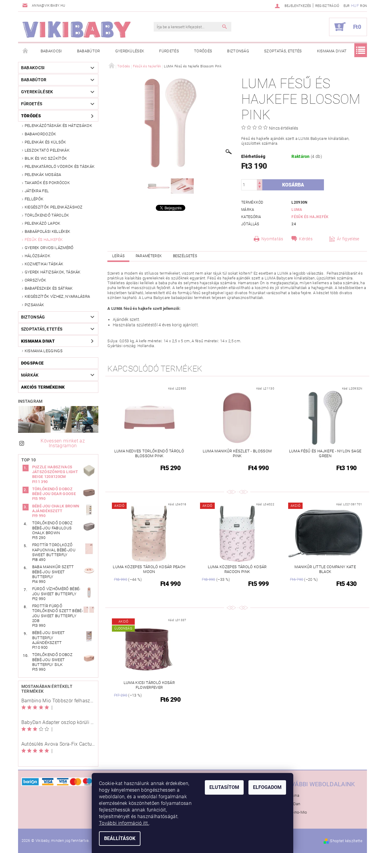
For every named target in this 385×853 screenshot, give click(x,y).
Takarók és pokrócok (47, 182)
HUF (355, 5)
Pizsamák (34, 305)
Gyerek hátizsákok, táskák (53, 272)
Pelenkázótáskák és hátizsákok (58, 125)
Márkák (30, 375)
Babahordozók (40, 134)
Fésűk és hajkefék (44, 239)
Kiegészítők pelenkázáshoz (54, 207)
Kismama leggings (44, 351)
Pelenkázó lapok (42, 223)
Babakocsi (51, 51)
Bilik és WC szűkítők (46, 158)
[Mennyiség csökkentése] (259, 187)
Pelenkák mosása (43, 174)
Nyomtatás (272, 238)
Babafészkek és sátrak (49, 288)
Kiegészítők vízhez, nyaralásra (57, 296)
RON (363, 6)
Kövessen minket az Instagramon (63, 443)
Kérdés (306, 238)
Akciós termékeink (43, 387)
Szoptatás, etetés (283, 51)
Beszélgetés (185, 256)
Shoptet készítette (346, 841)
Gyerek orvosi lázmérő (49, 247)
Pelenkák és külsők (45, 142)
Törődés (203, 51)
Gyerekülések (129, 51)
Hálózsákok (37, 256)
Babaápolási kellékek (47, 231)
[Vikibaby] (76, 30)
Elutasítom (224, 787)
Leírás (118, 256)
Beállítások (119, 838)
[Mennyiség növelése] (259, 182)
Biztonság (238, 51)
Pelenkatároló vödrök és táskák (60, 166)
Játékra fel (37, 191)
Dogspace (32, 363)
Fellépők (34, 199)
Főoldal (25, 51)
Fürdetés (169, 51)
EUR (346, 6)
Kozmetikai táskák (44, 264)
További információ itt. (124, 823)
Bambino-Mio (295, 812)
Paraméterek (149, 256)
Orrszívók (35, 280)
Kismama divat (332, 51)
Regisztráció (327, 6)
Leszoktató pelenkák (47, 150)
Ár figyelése (348, 238)
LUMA (296, 210)
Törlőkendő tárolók (47, 215)
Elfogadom (267, 787)
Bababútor (88, 51)
